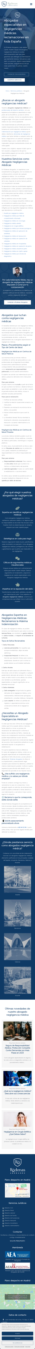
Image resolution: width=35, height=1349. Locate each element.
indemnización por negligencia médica (14, 131)
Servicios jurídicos (16, 91)
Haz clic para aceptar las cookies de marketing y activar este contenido (17, 1296)
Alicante (17, 995)
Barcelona (17, 928)
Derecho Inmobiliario (11, 1223)
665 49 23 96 (22, 827)
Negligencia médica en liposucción (15, 236)
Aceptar (17, 1333)
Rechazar (17, 1338)
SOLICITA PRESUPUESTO (17, 1241)
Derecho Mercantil (10, 1220)
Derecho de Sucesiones (12, 1218)
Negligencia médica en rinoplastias (15, 243)
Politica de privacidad (19, 1346)
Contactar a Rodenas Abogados (17, 302)
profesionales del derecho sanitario (13, 110)
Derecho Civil (9, 1208)
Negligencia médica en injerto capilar (15, 251)
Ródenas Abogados (16, 759)
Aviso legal (27, 1346)
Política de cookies (9, 1346)
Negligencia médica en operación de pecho (18, 246)
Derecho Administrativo (12, 1225)
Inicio (7, 91)
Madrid (17, 894)
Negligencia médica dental (12, 223)
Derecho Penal (9, 1210)
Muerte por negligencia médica (14, 213)
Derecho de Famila (10, 1215)
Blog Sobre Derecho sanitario (17, 1043)
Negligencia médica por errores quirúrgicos (17, 228)
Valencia (17, 962)
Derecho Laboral (10, 1213)
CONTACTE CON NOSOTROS (16, 74)
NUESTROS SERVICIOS (14, 80)
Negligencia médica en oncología (14, 221)
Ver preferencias (17, 1343)
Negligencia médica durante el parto (15, 248)
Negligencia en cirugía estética (13, 226)
